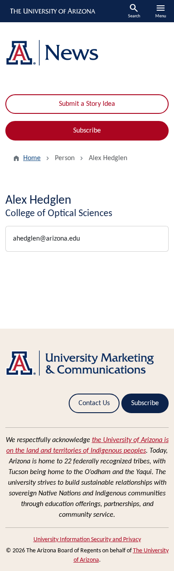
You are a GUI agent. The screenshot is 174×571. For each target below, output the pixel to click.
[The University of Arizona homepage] (52, 11)
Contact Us (94, 403)
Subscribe (87, 130)
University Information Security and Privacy (87, 539)
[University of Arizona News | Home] (87, 53)
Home (32, 158)
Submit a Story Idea (87, 104)
